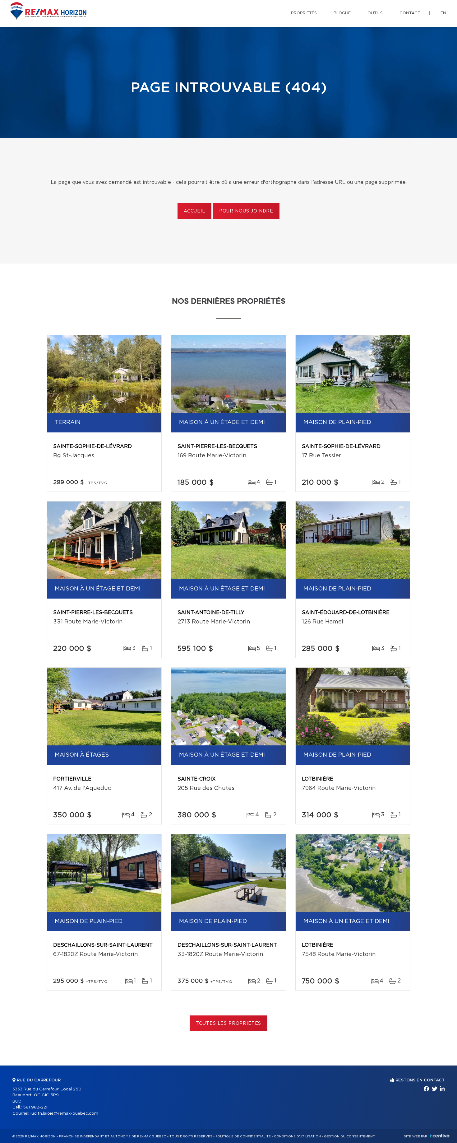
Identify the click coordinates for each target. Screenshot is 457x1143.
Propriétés (304, 13)
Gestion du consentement (349, 1136)
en (443, 13)
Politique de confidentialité (243, 1136)
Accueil (194, 211)
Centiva (440, 1136)
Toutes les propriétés (228, 1023)
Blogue (342, 13)
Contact (409, 13)
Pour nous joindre (246, 211)
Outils (375, 13)
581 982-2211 (35, 1107)
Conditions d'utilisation (297, 1136)
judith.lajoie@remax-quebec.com (64, 1114)
